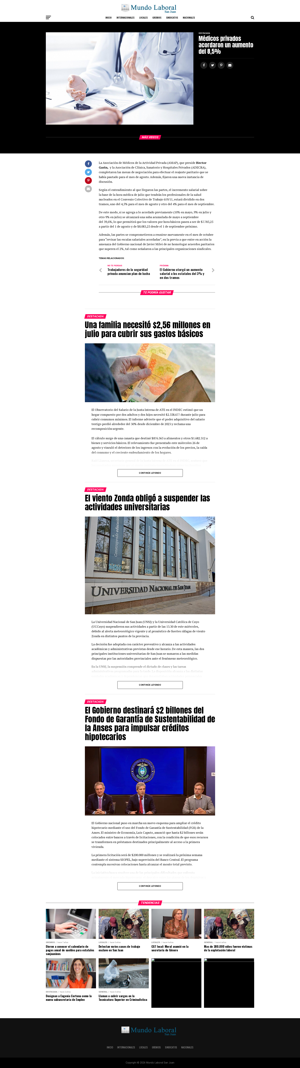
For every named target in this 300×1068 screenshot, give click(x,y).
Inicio (108, 17)
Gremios (156, 17)
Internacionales (125, 17)
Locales (143, 17)
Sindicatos (172, 17)
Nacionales (189, 17)
